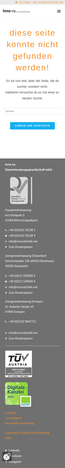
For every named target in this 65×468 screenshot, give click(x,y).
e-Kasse (10, 412)
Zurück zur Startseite (32, 125)
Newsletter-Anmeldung (19, 423)
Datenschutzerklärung (35, 432)
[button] (59, 11)
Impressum (12, 432)
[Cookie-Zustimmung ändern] (7, 456)
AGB (8, 438)
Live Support (13, 418)
